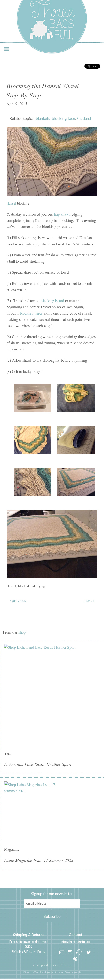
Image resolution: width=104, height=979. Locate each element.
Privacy (65, 965)
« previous (17, 600)
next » (90, 600)
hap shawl (62, 214)
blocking (59, 118)
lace (71, 118)
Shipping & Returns (28, 934)
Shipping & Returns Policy (28, 951)
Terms (54, 965)
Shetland (84, 118)
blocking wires (31, 312)
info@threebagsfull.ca (75, 942)
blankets (43, 118)
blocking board (52, 300)
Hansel (11, 203)
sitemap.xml (40, 965)
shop (22, 632)
